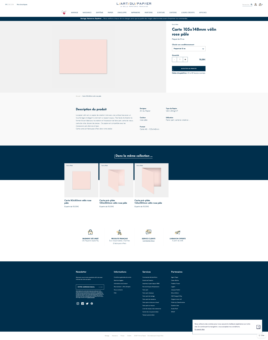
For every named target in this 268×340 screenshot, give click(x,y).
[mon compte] (255, 4)
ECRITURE (161, 13)
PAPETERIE (149, 13)
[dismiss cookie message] (258, 327)
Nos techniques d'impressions (150, 286)
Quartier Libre (175, 305)
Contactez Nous (149, 241)
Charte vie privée (91, 297)
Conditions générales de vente (122, 277)
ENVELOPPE (122, 13)
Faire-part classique (148, 293)
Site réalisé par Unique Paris (155, 335)
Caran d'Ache (175, 280)
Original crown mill (176, 299)
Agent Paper (174, 277)
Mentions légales (118, 280)
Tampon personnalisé (148, 315)
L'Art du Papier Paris (134, 4)
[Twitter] (87, 304)
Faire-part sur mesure (148, 305)
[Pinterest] (92, 304)
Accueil (78, 96)
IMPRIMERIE (135, 13)
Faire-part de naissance (149, 299)
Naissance (115, 335)
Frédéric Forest (175, 283)
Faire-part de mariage (148, 296)
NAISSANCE (87, 13)
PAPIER (110, 13)
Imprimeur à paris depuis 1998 (150, 283)
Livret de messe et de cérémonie (151, 308)
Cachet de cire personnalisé (150, 312)
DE (9, 4)
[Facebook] (82, 304)
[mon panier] (260, 4)
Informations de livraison (121, 283)
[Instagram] (78, 304)
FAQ (115, 293)
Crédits (129, 335)
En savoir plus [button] (200, 329)
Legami (173, 286)
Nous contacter (118, 290)
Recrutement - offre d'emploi (122, 286)
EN (13, 4)
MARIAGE (74, 13)
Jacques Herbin (175, 290)
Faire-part (145, 290)
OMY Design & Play (176, 296)
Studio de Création (147, 280)
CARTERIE (173, 13)
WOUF (173, 312)
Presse (122, 335)
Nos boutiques (22, 4)
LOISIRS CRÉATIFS (188, 13)
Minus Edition (175, 293)
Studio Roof (174, 308)
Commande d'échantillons (149, 277)
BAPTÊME (99, 13)
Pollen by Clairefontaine (178, 302)
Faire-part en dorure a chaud (150, 302)
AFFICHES (203, 13)
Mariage (107, 335)
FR (6, 4)
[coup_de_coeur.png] (63, 12)
